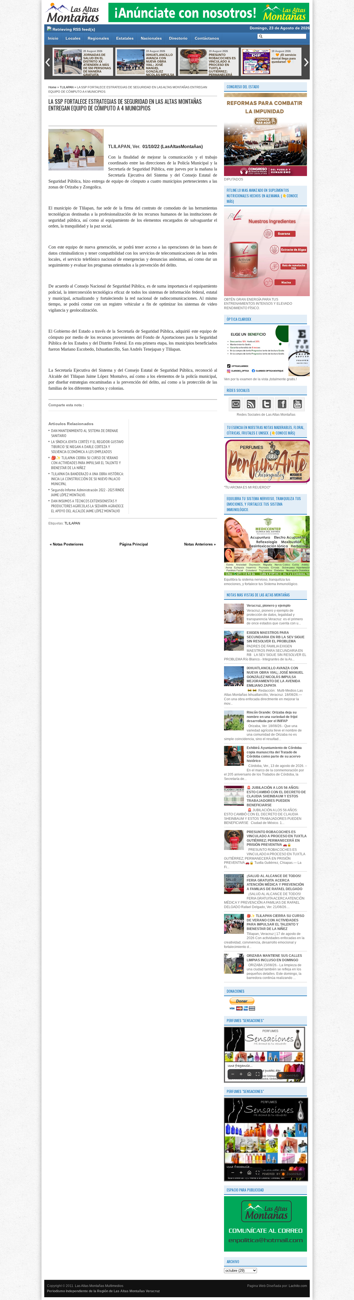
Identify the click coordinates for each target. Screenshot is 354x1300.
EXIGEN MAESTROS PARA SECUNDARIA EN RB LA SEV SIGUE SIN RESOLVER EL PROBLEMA (275, 637)
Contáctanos (207, 38)
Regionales (98, 38)
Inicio (53, 38)
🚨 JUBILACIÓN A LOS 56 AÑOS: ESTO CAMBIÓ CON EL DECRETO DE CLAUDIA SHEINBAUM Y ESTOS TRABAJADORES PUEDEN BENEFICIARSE (276, 796)
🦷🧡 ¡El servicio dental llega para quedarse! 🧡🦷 (284, 58)
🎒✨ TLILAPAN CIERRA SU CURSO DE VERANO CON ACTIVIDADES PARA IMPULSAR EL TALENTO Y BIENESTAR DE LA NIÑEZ (86, 462)
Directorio (178, 38)
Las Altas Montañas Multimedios (99, 1286)
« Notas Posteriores (66, 544)
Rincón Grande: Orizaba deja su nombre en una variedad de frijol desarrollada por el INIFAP (272, 716)
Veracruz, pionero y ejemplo (268, 606)
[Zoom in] (241, 1074)
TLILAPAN (67, 87)
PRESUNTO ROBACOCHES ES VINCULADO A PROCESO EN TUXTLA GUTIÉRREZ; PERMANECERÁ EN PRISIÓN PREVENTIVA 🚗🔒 (208, 66)
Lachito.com (298, 1286)
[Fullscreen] (257, 1074)
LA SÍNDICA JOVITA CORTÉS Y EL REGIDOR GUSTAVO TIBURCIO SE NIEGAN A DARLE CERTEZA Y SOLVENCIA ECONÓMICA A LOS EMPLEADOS (87, 446)
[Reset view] (249, 1074)
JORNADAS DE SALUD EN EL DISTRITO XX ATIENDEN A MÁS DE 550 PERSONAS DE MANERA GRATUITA (97, 64)
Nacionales (151, 38)
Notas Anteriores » (200, 544)
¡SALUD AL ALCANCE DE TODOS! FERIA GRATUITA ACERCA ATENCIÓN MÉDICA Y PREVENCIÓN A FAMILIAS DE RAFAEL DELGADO (275, 882)
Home (52, 87)
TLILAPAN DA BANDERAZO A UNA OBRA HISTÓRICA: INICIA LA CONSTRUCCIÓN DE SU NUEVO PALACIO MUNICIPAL (87, 478)
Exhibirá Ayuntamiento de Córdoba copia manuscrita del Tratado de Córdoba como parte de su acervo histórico (274, 754)
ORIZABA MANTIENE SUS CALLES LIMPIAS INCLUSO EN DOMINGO (274, 958)
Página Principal (133, 544)
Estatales (125, 38)
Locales (73, 38)
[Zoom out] (232, 1074)
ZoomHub (290, 1075)
